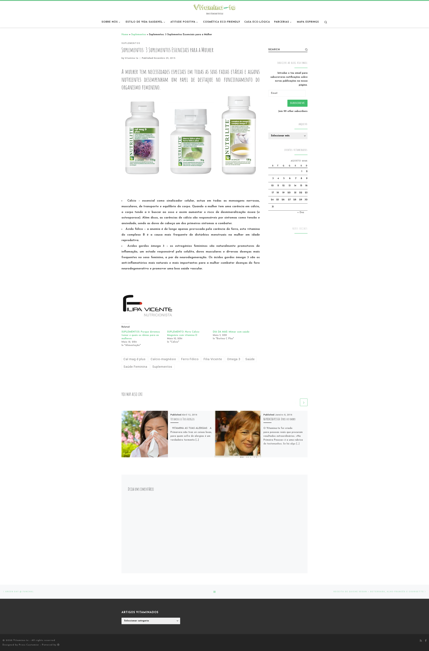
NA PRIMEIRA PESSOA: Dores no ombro (279, 419)
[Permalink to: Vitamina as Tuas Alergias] (144, 434)
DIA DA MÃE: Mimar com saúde (231, 332)
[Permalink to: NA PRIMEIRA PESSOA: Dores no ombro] (237, 434)
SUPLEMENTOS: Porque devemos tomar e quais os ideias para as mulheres (140, 335)
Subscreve (297, 103)
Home (124, 34)
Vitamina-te (131, 58)
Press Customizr (29, 645)
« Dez (300, 212)
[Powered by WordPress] (58, 644)
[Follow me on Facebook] (425, 641)
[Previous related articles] (295, 402)
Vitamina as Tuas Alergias (182, 419)
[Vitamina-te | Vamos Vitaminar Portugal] (214, 6)
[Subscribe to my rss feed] (421, 641)
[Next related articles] (304, 402)
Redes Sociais (300, 228)
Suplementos (138, 34)
